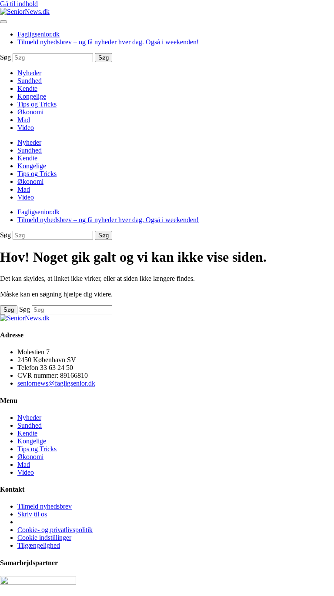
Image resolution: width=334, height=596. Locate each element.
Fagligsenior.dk (38, 34)
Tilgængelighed (38, 545)
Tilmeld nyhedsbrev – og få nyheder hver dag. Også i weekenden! (108, 42)
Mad (23, 119)
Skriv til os (32, 514)
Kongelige (31, 96)
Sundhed (29, 80)
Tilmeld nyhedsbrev (44, 506)
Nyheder (29, 73)
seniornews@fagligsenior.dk (56, 383)
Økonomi (30, 112)
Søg (5, 57)
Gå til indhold (19, 3)
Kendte (27, 88)
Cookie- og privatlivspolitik (55, 529)
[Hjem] (25, 11)
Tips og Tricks (37, 104)
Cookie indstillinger (44, 537)
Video (25, 127)
